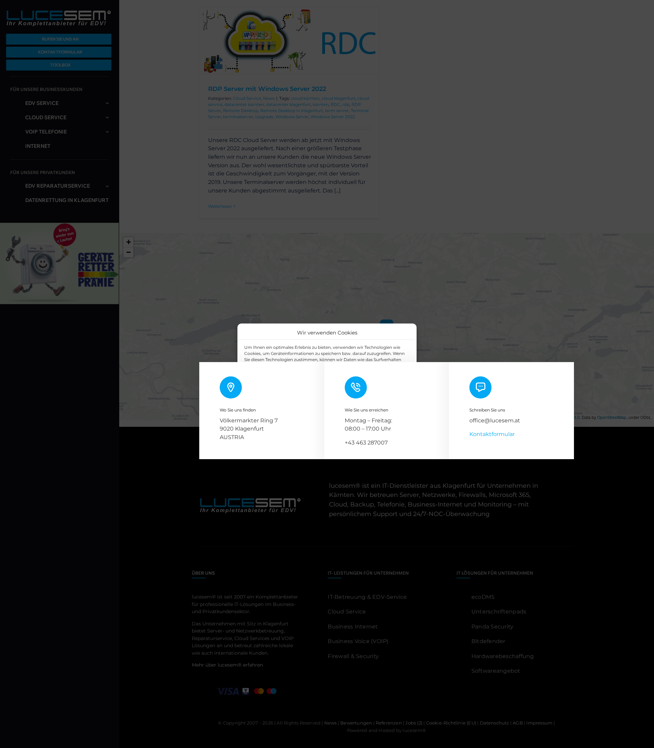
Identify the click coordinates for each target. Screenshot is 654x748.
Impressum (371, 415)
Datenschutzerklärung (333, 415)
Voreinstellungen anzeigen (377, 400)
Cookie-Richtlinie (288, 415)
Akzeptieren (267, 400)
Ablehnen (317, 400)
